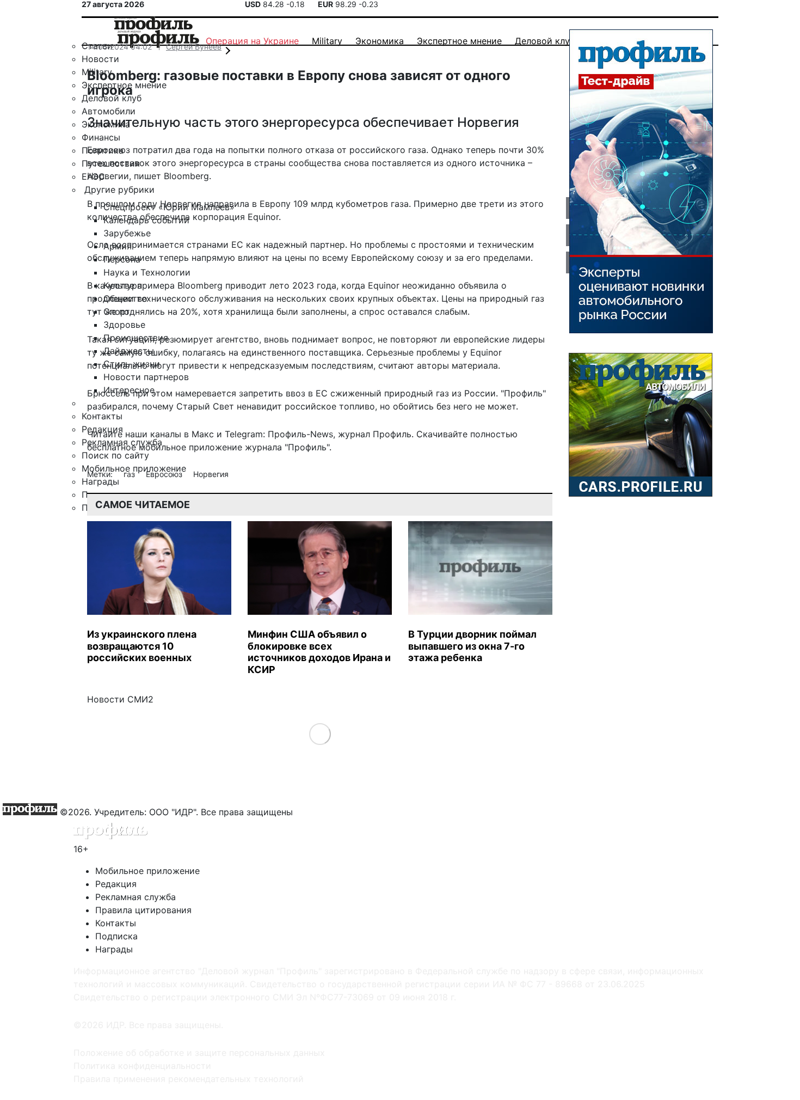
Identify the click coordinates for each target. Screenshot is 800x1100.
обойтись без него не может (454, 406)
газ (130, 474)
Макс (203, 434)
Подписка (116, 936)
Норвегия (211, 474)
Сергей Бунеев (193, 46)
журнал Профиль (374, 434)
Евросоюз (165, 474)
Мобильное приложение (147, 870)
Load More (319, 734)
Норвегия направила (204, 203)
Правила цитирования (143, 910)
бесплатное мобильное (136, 447)
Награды (114, 949)
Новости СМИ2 (120, 699)
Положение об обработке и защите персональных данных (199, 1052)
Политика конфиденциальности (142, 1065)
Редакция (116, 883)
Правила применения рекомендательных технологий (188, 1078)
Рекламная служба (135, 896)
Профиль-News (300, 434)
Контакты (115, 923)
